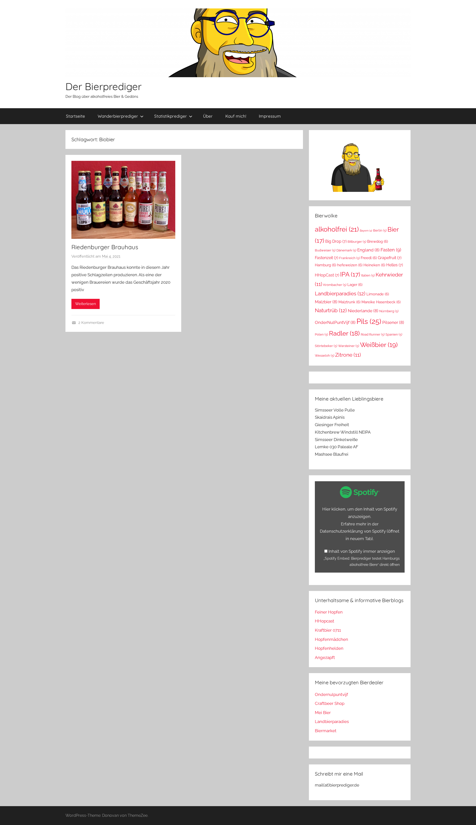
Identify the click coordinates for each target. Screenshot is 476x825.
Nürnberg (388, 311)
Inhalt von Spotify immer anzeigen (361, 551)
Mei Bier (323, 712)
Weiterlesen (85, 304)
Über (208, 116)
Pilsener (393, 322)
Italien (368, 275)
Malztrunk (349, 302)
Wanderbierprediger (118, 116)
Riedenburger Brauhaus (104, 247)
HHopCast (327, 275)
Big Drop (336, 241)
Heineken (374, 265)
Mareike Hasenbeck (381, 302)
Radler (344, 333)
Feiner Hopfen (329, 612)
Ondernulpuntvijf (331, 694)
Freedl (369, 258)
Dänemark (346, 250)
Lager (354, 284)
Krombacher (334, 285)
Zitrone (348, 355)
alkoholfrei (337, 229)
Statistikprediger (170, 116)
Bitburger (357, 241)
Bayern (366, 230)
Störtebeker (326, 346)
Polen (321, 334)
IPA (350, 274)
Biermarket (325, 730)
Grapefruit (389, 257)
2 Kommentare (91, 322)
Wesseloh (324, 355)
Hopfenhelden (329, 648)
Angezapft (325, 657)
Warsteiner (348, 346)
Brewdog (377, 241)
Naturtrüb (331, 310)
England (368, 249)
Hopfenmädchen (331, 639)
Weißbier (379, 344)
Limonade (377, 294)
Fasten (391, 249)
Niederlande (363, 310)
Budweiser (325, 250)
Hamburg (325, 265)
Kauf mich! (235, 116)
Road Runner (373, 334)
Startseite (75, 116)
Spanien (394, 334)
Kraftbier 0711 (328, 630)
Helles (394, 265)
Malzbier (326, 301)
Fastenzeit (326, 257)
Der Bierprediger (103, 86)
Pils (369, 321)
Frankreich (349, 258)
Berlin (380, 230)
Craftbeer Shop (329, 703)
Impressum (270, 116)
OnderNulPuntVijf (335, 322)
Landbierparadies (340, 293)
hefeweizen (349, 265)
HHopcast (324, 621)
